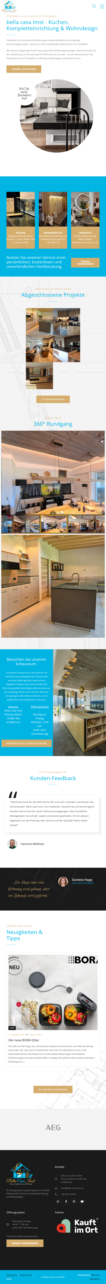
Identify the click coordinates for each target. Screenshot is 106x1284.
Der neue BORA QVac (23, 1040)
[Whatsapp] (58, 1201)
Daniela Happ (35, 1035)
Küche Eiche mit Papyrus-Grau (66, 330)
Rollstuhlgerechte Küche (39, 384)
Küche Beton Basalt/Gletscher (65, 357)
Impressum (12, 1275)
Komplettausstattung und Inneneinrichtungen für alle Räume (53, 237)
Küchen (53, 589)
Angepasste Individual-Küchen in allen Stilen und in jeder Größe (20, 237)
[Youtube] (82, 1201)
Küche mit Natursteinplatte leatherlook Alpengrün (39, 328)
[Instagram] (74, 1201)
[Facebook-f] (66, 1201)
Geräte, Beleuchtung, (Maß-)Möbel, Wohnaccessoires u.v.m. (85, 237)
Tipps (12, 1028)
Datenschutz (26, 1275)
